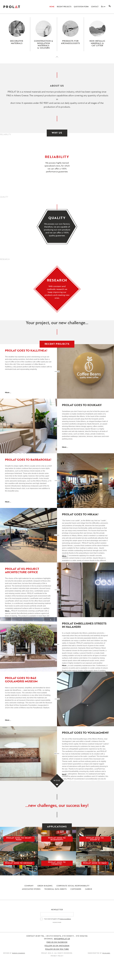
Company (29, 886)
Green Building (45, 886)
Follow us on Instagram (57, 946)
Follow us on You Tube (57, 949)
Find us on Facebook (57, 942)
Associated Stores (31, 889)
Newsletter (57, 910)
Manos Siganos (18, 953)
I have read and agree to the (57, 919)
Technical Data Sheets (55, 889)
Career (88, 889)
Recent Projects (64, 7)
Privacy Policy (57, 956)
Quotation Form (81, 7)
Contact (95, 7)
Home (51, 7)
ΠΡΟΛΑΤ (11, 7)
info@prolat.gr (62, 939)
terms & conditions (65, 919)
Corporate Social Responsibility (72, 886)
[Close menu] (57, 59)
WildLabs (106, 953)
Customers (75, 889)
